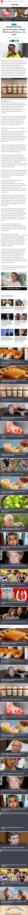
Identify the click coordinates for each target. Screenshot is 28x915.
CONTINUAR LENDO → (14, 289)
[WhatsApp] (15, 41)
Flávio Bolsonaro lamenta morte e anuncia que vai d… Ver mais (21, 323)
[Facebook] (10, 41)
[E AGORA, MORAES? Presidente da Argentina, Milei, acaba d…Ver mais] (7, 332)
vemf (10, 37)
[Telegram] (18, 41)
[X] (13, 41)
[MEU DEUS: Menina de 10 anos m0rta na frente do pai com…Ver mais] (21, 302)
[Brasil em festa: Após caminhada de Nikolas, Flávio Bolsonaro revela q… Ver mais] (7, 316)
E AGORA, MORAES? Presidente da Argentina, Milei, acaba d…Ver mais (7, 338)
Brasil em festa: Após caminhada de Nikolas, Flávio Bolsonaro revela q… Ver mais (6, 323)
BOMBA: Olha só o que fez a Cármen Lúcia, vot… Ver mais (7, 308)
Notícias (14, 24)
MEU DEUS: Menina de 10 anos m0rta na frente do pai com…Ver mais (20, 308)
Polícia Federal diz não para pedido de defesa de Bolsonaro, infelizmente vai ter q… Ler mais (21, 338)
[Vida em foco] (14, 5)
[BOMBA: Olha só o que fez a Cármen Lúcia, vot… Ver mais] (7, 302)
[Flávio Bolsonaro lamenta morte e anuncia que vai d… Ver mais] (21, 316)
